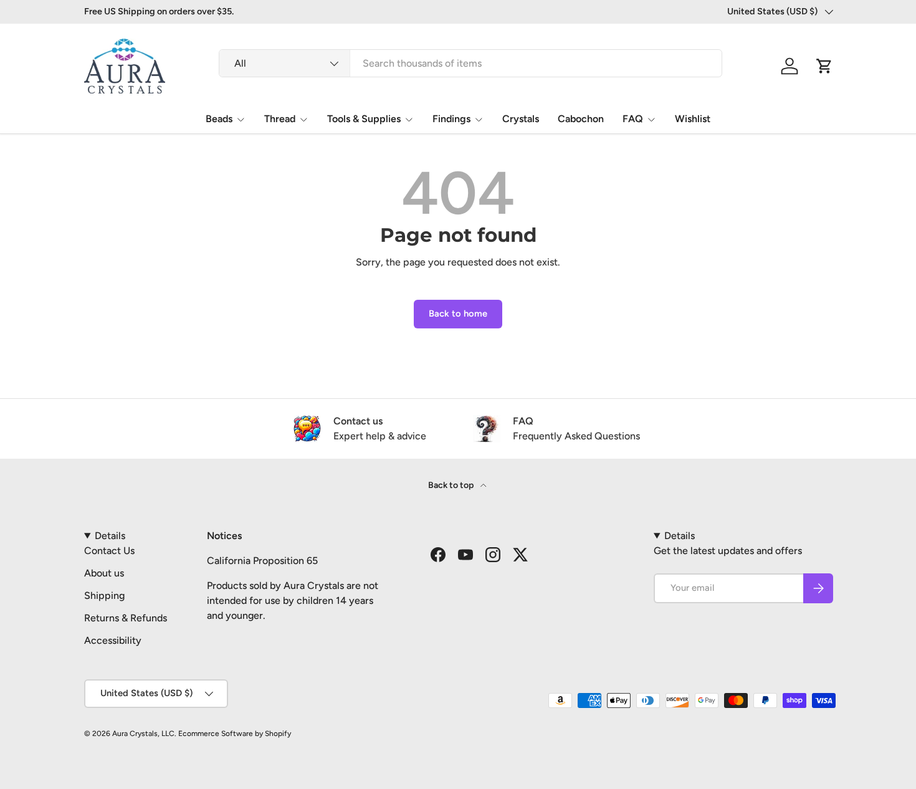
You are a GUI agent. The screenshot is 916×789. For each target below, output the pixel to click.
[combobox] (470, 63)
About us (104, 573)
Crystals (520, 119)
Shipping (104, 595)
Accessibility (112, 640)
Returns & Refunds (125, 618)
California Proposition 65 (262, 561)
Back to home (458, 313)
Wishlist (692, 119)
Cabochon (581, 119)
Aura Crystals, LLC (143, 733)
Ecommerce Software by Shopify (234, 733)
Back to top (451, 485)
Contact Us (109, 551)
